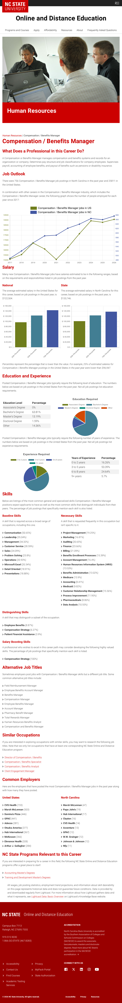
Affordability (50, 30)
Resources (66, 30)
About (80, 30)
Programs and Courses (17, 30)
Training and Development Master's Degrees (27, 877)
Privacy (39, 963)
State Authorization (45, 975)
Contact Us (12, 969)
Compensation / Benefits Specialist (23, 761)
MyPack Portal (42, 969)
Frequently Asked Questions (102, 30)
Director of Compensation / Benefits (23, 757)
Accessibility (12, 963)
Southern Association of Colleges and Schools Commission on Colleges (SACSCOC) (84, 937)
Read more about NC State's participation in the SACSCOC (81, 951)
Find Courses (13, 975)
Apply (37, 30)
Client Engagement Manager (19, 771)
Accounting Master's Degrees (20, 872)
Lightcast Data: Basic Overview (47, 896)
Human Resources (12, 135)
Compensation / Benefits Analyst (22, 766)
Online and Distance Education (61, 18)
